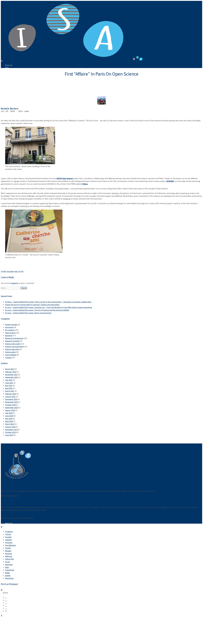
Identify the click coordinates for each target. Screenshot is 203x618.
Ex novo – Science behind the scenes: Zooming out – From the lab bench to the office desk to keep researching (48, 307)
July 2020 (8, 413)
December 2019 (11, 429)
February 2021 (10, 394)
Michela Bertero (9, 108)
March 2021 (9, 391)
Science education (12, 349)
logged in (14, 283)
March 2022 (9, 369)
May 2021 (9, 385)
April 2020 (9, 421)
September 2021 (11, 377)
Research (8, 335)
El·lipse (85, 184)
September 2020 (11, 407)
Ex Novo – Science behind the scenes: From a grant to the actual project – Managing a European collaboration (48, 302)
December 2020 (11, 399)
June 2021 (9, 383)
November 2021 (11, 374)
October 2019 (10, 432)
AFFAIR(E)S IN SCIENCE (162, 59)
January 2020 (10, 427)
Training (8, 357)
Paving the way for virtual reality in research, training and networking (32, 304)
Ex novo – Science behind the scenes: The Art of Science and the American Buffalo (37, 310)
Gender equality (11, 324)
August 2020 (10, 410)
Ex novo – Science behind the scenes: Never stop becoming (28, 313)
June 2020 (9, 416)
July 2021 (8, 380)
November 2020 (11, 402)
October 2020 (10, 405)
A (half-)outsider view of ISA (12, 271)
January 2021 (10, 396)
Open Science (10, 333)
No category (10, 330)
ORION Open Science (64, 178)
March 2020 (9, 424)
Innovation (9, 327)
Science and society (13, 344)
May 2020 (9, 418)
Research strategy (12, 341)
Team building (10, 355)
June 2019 (9, 435)
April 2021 (9, 388)
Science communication (14, 346)
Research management (14, 338)
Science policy (10, 352)
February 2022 (10, 372)
